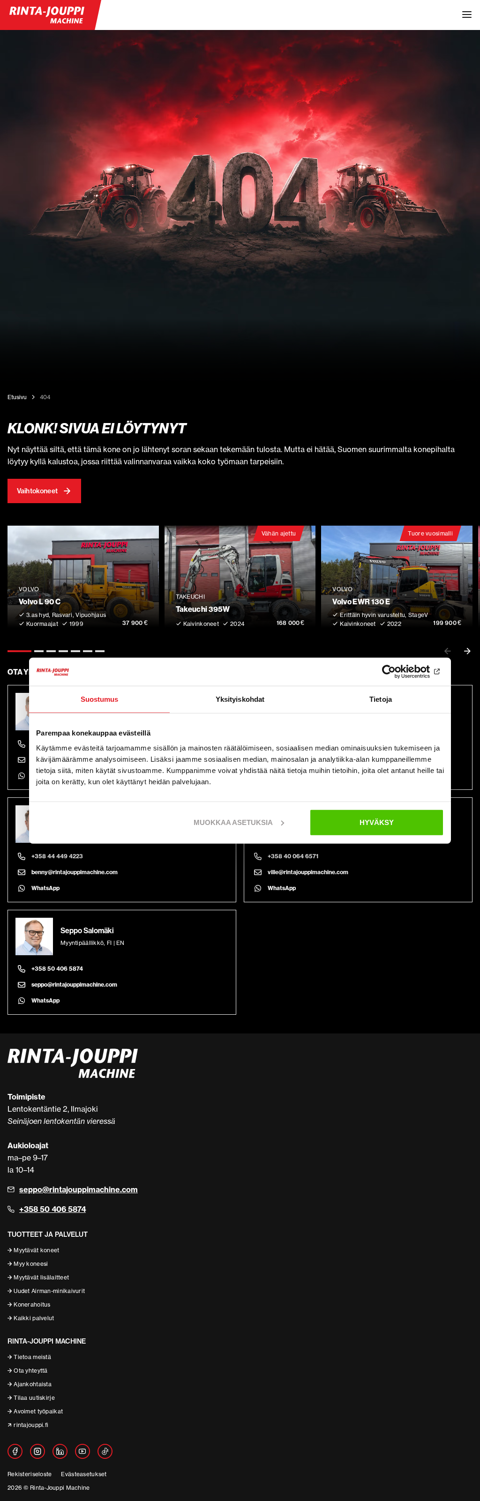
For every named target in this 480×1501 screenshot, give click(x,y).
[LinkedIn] (60, 1451)
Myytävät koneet (36, 1250)
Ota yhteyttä (30, 1370)
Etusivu (17, 397)
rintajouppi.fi (31, 1424)
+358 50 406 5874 (57, 968)
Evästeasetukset (83, 1474)
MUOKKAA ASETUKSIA (233, 822)
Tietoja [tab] (380, 699)
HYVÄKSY (377, 822)
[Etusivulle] (47, 15)
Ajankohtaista (33, 1384)
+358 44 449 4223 (57, 856)
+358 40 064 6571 (293, 856)
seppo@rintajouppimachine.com (74, 984)
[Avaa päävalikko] (466, 15)
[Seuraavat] (467, 651)
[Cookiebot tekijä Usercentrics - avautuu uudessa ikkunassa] (403, 672)
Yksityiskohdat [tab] (240, 699)
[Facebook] (15, 1451)
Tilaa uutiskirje (34, 1397)
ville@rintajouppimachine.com (308, 872)
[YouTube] (82, 1451)
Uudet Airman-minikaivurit (49, 1290)
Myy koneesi (31, 1263)
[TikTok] (105, 1451)
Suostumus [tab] (100, 699)
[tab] (19, 651)
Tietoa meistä (32, 1356)
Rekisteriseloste (30, 1474)
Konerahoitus (32, 1304)
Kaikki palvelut (34, 1318)
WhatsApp (45, 888)
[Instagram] (37, 1451)
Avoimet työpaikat (38, 1411)
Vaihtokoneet (37, 491)
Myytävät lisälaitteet (41, 1277)
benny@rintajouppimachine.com (74, 872)
